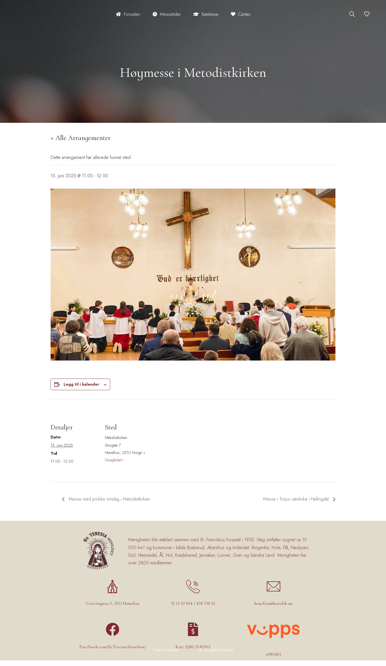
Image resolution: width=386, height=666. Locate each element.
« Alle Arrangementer (80, 138)
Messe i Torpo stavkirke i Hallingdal (296, 499)
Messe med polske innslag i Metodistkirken (108, 499)
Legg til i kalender (81, 384)
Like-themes (189, 650)
